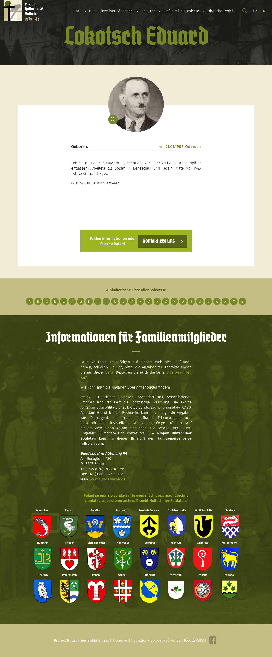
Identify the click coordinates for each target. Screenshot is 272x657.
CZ (255, 11)
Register (148, 11)
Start (76, 11)
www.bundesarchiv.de (107, 479)
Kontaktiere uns (158, 241)
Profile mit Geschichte (181, 11)
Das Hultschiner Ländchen (111, 11)
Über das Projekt (221, 11)
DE (265, 11)
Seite (109, 372)
